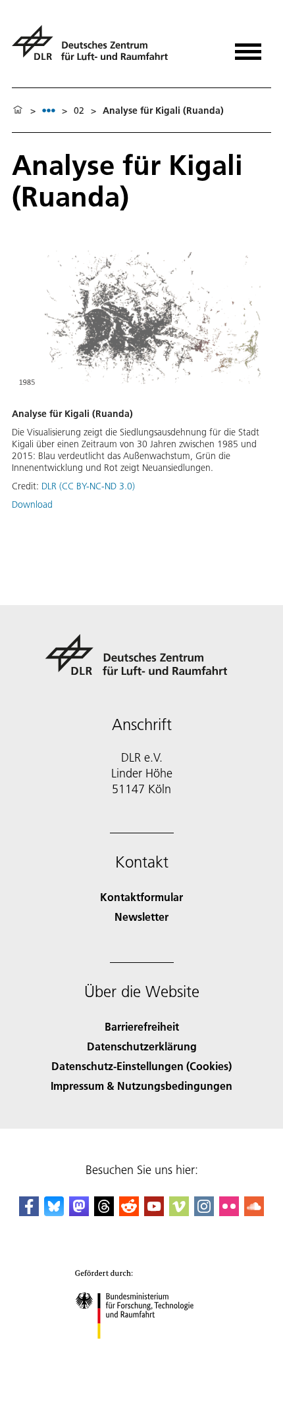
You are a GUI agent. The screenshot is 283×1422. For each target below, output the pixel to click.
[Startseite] (18, 110)
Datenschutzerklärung (142, 1046)
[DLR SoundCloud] (254, 1211)
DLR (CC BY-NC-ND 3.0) (88, 486)
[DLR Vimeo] (179, 1211)
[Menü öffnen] (248, 47)
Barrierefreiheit (142, 1026)
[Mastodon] (79, 1211)
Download (32, 504)
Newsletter (141, 916)
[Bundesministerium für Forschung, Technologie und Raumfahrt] (141, 1352)
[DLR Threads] (104, 1211)
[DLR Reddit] (129, 1211)
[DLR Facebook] (29, 1211)
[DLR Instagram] (204, 1211)
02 (79, 110)
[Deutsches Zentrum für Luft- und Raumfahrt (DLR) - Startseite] (95, 48)
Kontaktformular (141, 897)
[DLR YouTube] (154, 1211)
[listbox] (48, 110)
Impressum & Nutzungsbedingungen (141, 1085)
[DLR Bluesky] (54, 1211)
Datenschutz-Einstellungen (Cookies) (141, 1066)
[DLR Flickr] (229, 1211)
